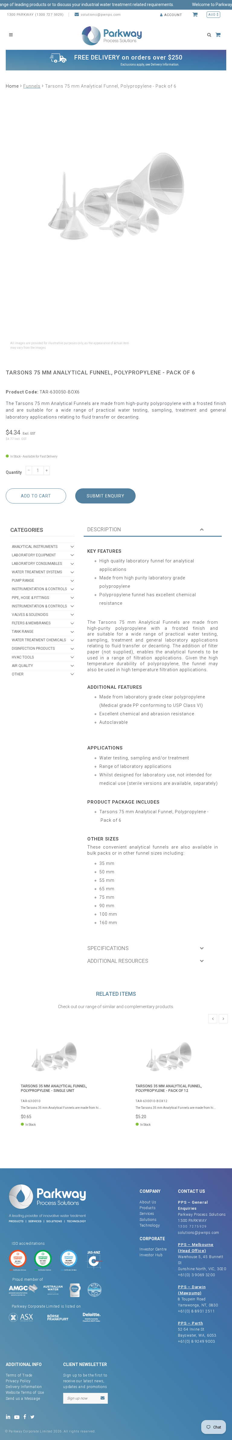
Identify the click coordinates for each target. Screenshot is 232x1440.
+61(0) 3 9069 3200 (196, 1275)
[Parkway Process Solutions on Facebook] (26, 1416)
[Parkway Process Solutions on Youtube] (18, 1416)
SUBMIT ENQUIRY (105, 495)
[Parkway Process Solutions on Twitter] (34, 1416)
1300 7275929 (192, 1226)
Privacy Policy (18, 1381)
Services (147, 1214)
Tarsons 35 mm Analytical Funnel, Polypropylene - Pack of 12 (169, 1088)
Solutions (148, 1220)
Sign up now (77, 1398)
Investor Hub (151, 1255)
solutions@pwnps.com (101, 15)
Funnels (31, 86)
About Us (148, 1202)
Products (148, 1208)
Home (12, 86)
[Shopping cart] (196, 15)
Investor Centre (153, 1249)
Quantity (14, 472)
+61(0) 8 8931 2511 (196, 1311)
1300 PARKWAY (192, 1220)
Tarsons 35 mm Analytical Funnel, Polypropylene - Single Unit (54, 1088)
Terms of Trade (19, 1375)
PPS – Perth (190, 1323)
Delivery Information (165, 64)
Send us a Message (23, 1398)
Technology (150, 1225)
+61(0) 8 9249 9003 (196, 1341)
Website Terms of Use (25, 1392)
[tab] (153, 530)
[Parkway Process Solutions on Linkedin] (9, 1416)
